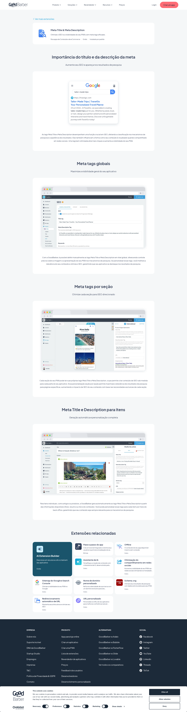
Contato (30, 681)
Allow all (164, 692)
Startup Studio (33, 653)
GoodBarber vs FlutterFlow (111, 648)
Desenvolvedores (69, 676)
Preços (122, 5)
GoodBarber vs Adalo (108, 636)
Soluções (71, 5)
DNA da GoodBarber (36, 648)
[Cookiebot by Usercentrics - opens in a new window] (18, 707)
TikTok (146, 670)
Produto (55, 5)
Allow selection (164, 699)
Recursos (106, 5)
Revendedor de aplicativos (73, 659)
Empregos (31, 659)
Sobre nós (31, 636)
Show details (117, 706)
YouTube (147, 653)
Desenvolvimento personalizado (76, 681)
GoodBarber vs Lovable (109, 659)
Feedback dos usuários (72, 670)
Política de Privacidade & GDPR (41, 676)
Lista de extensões (69, 653)
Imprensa (31, 665)
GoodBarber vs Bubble (109, 642)
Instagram (148, 642)
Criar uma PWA (68, 648)
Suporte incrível (34, 642)
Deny (165, 706)
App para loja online (70, 636)
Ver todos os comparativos (111, 665)
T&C (29, 670)
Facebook (148, 636)
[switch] (66, 706)
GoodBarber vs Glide (108, 653)
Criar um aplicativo (69, 642)
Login (154, 5)
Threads (147, 665)
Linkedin (147, 659)
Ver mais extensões (44, 19)
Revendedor (89, 5)
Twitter (146, 648)
